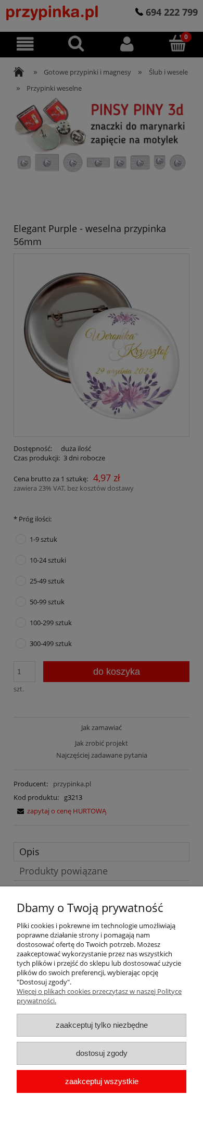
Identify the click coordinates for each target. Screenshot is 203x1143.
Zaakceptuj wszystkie (101, 1081)
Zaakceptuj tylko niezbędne (102, 1024)
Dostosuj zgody (102, 1053)
